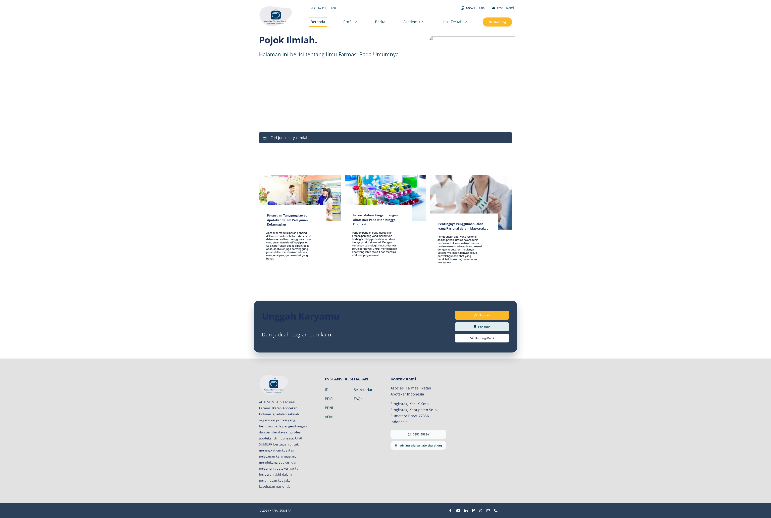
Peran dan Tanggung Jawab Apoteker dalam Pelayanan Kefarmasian (287, 219)
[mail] (488, 510)
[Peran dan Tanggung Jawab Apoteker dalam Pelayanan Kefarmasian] (300, 178)
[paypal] (473, 510)
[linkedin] (466, 510)
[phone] (496, 510)
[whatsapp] (480, 510)
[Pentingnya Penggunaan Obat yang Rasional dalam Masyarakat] (471, 178)
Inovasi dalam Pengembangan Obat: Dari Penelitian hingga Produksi (375, 219)
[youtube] (458, 510)
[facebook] (450, 510)
